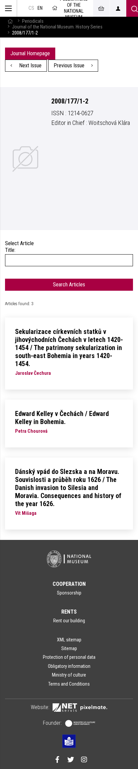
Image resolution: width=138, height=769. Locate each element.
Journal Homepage (30, 53)
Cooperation (69, 584)
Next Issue (30, 65)
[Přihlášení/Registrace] (118, 8)
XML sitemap (69, 639)
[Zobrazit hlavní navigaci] (8, 8)
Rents (69, 612)
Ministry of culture (69, 675)
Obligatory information (69, 666)
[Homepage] (10, 21)
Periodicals (33, 21)
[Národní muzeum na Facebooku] (57, 760)
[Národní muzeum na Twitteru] (70, 760)
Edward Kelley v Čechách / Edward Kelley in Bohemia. (62, 418)
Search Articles (69, 284)
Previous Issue (70, 65)
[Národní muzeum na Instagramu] (84, 760)
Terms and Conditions (69, 684)
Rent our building (69, 620)
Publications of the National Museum (74, 8)
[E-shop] (101, 8)
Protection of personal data (69, 657)
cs (31, 8)
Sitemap (69, 648)
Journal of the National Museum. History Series (57, 27)
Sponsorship (69, 593)
